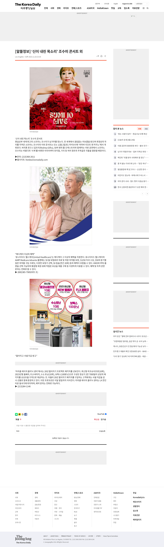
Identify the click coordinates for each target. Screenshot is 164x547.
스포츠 (76, 504)
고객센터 (98, 536)
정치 (16, 515)
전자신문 (106, 4)
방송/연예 (77, 497)
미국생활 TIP (98, 508)
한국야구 (77, 508)
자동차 (37, 519)
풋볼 (75, 519)
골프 (75, 522)
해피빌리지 (137, 519)
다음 (147, 193)
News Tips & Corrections (110, 536)
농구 (75, 515)
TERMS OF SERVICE (80, 536)
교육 (119, 8)
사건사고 (18, 501)
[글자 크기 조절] (97, 56)
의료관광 (136, 8)
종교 (55, 504)
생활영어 (136, 506)
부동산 (37, 512)
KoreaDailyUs (139, 497)
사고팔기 (116, 515)
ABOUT (45, 536)
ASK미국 (90, 8)
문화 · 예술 (58, 515)
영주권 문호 (97, 512)
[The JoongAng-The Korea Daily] (23, 539)
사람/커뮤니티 (19, 504)
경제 (59, 8)
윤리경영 (90, 536)
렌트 (114, 501)
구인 (114, 497)
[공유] (105, 56)
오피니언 (18, 522)
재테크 (37, 508)
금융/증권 (38, 504)
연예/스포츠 (77, 8)
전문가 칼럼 (97, 501)
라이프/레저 (58, 497)
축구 (75, 526)
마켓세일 (116, 519)
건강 (55, 501)
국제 (16, 519)
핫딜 (113, 8)
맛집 (114, 522)
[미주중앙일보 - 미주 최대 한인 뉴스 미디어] (28, 6)
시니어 (56, 519)
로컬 (146, 129)
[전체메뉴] (143, 8)
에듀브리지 (137, 501)
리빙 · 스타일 (58, 512)
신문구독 (97, 4)
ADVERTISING (54, 536)
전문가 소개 (97, 504)
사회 (52, 8)
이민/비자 (18, 508)
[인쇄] (101, 56)
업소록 (127, 8)
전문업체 (116, 512)
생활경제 (37, 501)
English (116, 4)
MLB (75, 512)
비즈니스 (37, 515)
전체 (46, 8)
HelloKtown (102, 8)
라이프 (66, 8)
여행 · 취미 (58, 508)
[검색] (147, 8)
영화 (75, 501)
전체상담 (97, 497)
